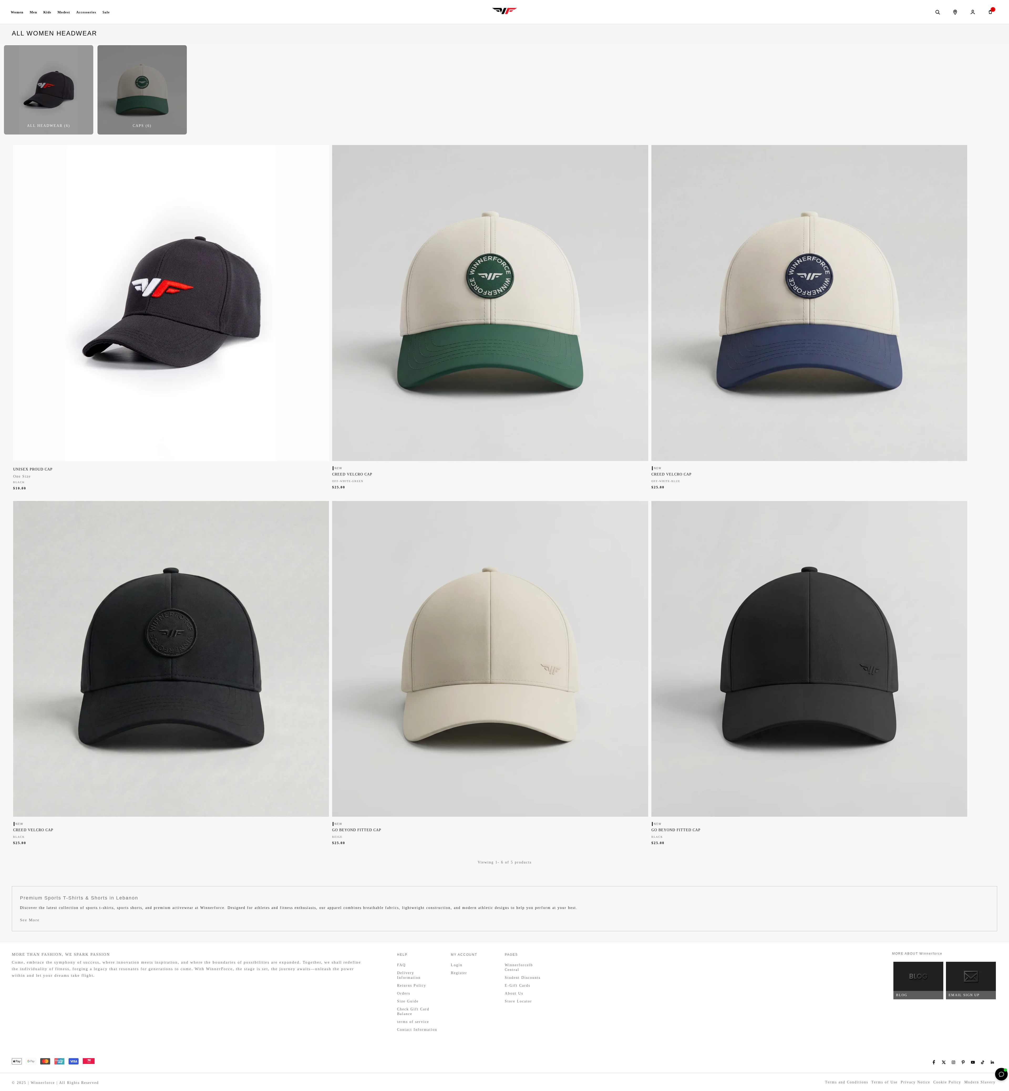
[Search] (937, 12)
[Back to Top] (989, 1074)
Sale (106, 12)
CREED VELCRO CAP (352, 474)
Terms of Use (884, 1082)
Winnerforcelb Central (519, 967)
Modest (64, 12)
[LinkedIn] (992, 1062)
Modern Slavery (980, 1082)
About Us (514, 993)
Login (456, 965)
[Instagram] (953, 1062)
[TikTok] (982, 1062)
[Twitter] (943, 1062)
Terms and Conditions (846, 1082)
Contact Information (417, 1030)
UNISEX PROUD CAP (33, 469)
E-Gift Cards (517, 985)
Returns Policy (411, 985)
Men (33, 12)
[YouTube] (973, 1062)
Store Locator (518, 1001)
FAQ (401, 965)
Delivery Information (409, 975)
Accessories (86, 12)
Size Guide (408, 1001)
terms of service (413, 1022)
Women (17, 12)
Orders (403, 993)
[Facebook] (934, 1062)
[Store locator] (955, 12)
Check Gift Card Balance (413, 1011)
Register (459, 973)
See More (30, 920)
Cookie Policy (947, 1082)
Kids (47, 12)
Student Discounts (522, 978)
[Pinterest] (963, 1062)
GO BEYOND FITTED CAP (356, 830)
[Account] (972, 12)
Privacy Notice (915, 1082)
